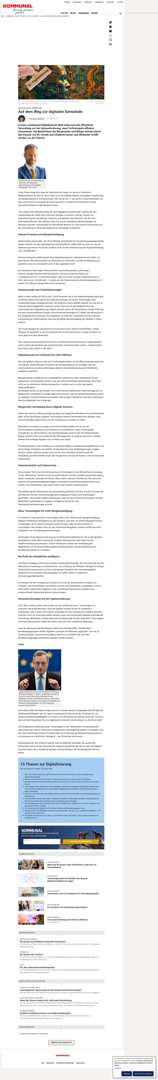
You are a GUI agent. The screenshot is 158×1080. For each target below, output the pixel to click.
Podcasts (110, 2)
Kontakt (120, 2)
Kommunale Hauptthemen (15, 16)
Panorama (83, 13)
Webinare (88, 2)
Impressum (50, 1063)
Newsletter (77, 2)
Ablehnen (127, 1074)
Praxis (94, 13)
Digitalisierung (33, 16)
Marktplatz (99, 2)
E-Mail (26, 840)
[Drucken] (110, 44)
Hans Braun (55, 922)
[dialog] (134, 1067)
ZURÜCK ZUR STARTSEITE (61, 1043)
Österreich (35, 1034)
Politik (64, 13)
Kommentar (24, 952)
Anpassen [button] (117, 1068)
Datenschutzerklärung (65, 1063)
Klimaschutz (52, 876)
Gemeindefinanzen (27, 1011)
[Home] (18, 9)
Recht (73, 13)
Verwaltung (43, 1034)
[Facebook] (110, 22)
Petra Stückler (37, 119)
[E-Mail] (110, 40)
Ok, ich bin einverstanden (143, 1074)
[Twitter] (110, 31)
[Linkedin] (110, 27)
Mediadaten (80, 1063)
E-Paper (67, 2)
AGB (42, 1063)
